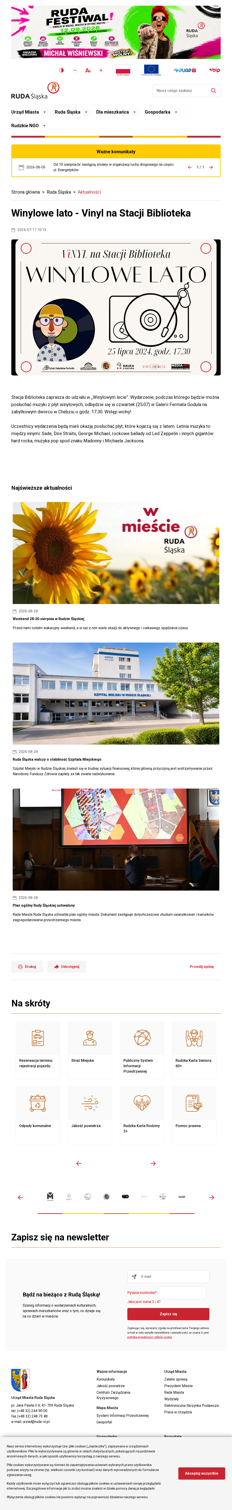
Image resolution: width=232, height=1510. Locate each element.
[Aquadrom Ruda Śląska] (182, 1196)
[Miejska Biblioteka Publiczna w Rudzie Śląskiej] (106, 1196)
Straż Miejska (90, 1050)
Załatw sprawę (175, 1379)
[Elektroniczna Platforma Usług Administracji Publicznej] (184, 70)
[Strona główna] (35, 91)
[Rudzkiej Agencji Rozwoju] (69, 1196)
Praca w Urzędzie (178, 1412)
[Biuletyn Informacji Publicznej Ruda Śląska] (214, 70)
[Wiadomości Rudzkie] (163, 1196)
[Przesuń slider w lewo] (79, 1163)
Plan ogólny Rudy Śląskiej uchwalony (116, 855)
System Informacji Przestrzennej (123, 1415)
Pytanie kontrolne (142, 1293)
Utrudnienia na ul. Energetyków (113, 167)
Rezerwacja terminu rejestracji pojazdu (38, 1050)
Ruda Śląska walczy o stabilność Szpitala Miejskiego (116, 709)
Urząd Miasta (25, 112)
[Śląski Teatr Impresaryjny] (125, 1196)
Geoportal (104, 1422)
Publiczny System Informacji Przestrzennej (142, 1050)
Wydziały (171, 1399)
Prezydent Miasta (178, 1386)
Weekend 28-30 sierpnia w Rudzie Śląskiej (116, 566)
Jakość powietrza (90, 1115)
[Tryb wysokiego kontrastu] (61, 70)
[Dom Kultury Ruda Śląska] (144, 1196)
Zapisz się (168, 1314)
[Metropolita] (50, 1197)
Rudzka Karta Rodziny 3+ (142, 1115)
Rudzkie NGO (25, 125)
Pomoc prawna (194, 1115)
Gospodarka (157, 112)
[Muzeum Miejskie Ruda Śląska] (88, 1196)
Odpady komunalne (38, 1115)
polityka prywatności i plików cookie (149, 1337)
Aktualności (89, 192)
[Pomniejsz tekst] (75, 70)
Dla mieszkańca (112, 112)
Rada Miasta (174, 1392)
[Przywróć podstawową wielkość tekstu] (88, 70)
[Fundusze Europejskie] (151, 70)
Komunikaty (106, 1379)
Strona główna (25, 192)
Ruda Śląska (67, 112)
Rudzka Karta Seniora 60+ (194, 1050)
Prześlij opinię (202, 966)
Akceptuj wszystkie (201, 1473)
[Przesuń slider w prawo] (153, 1163)
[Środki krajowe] (123, 70)
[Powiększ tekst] (101, 70)
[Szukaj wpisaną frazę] (214, 90)
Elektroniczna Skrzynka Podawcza (191, 1405)
